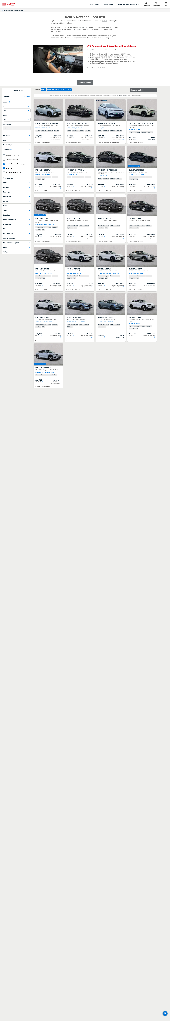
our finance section (122, 95)
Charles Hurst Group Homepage (13, 10)
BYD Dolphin (77, 29)
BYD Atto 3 (83, 27)
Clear (29, 107)
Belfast (104, 21)
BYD (5, 110)
